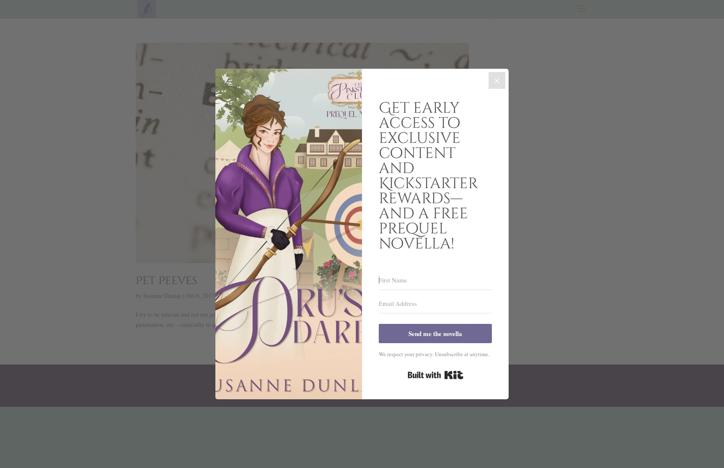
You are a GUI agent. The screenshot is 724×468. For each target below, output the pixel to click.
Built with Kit (435, 375)
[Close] (497, 80)
